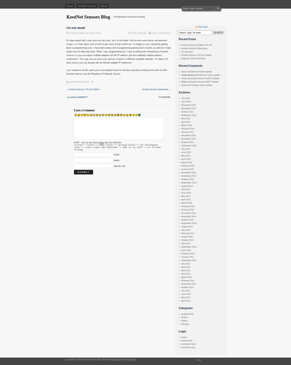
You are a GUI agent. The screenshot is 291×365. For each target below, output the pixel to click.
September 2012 (189, 260)
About (104, 6)
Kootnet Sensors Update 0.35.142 (196, 45)
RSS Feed (202, 27)
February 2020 (188, 166)
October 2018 (187, 220)
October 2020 (187, 142)
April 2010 (186, 301)
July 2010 (185, 291)
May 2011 (185, 270)
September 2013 (189, 247)
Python (86, 82)
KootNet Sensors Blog (88, 16)
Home (70, 6)
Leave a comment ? (79, 97)
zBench (118, 359)
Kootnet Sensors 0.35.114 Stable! (82, 89)
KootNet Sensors (87, 6)
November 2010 (188, 284)
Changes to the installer (202, 85)
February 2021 (188, 129)
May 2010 (185, 297)
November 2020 (188, 139)
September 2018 (189, 223)
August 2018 (187, 226)
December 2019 (188, 172)
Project (184, 317)
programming (76, 82)
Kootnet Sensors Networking (156, 89)
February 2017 (188, 233)
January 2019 (187, 210)
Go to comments (139, 33)
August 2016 (187, 237)
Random (185, 324)
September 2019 (189, 183)
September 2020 (189, 145)
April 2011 (185, 274)
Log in (184, 337)
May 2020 (185, 156)
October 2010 (187, 287)
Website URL (120, 166)
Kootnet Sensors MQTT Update (205, 78)
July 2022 (185, 98)
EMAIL (117, 160)
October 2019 (187, 179)
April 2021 (186, 122)
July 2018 (185, 230)
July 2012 (185, 264)
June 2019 (186, 193)
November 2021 (188, 108)
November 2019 (188, 176)
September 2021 (189, 115)
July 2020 (185, 149)
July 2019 (185, 189)
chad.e (82, 33)
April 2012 (186, 267)
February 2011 (188, 280)
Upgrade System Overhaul (193, 58)
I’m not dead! (187, 52)
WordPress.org (188, 347)
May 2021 (185, 118)
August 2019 (187, 186)
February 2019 (188, 206)
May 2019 (185, 196)
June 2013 (186, 250)
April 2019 (186, 199)
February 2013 (188, 253)
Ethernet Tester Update (201, 72)
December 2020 (188, 135)
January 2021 (187, 132)
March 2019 (186, 203)
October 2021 (187, 112)
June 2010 (186, 294)
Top (199, 360)
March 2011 (186, 277)
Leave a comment (159, 33)
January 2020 (187, 169)
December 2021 (188, 105)
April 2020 (186, 159)
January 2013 (187, 257)
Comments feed (188, 344)
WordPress (131, 359)
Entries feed (186, 341)
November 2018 (188, 216)
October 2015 (187, 240)
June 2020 (186, 152)
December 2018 (188, 213)
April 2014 (186, 243)
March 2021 (186, 125)
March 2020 (186, 162)
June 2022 (186, 102)
